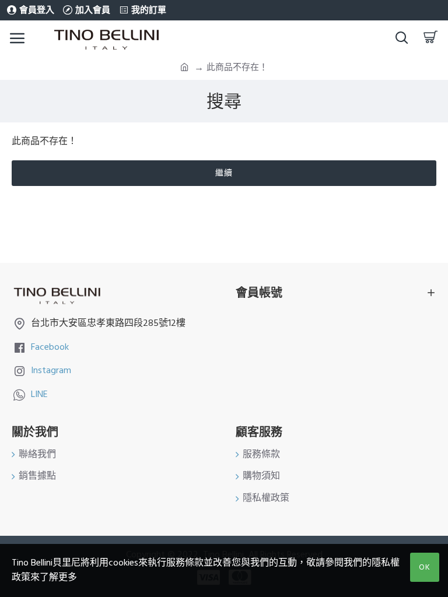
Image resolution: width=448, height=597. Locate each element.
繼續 (224, 173)
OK (424, 567)
